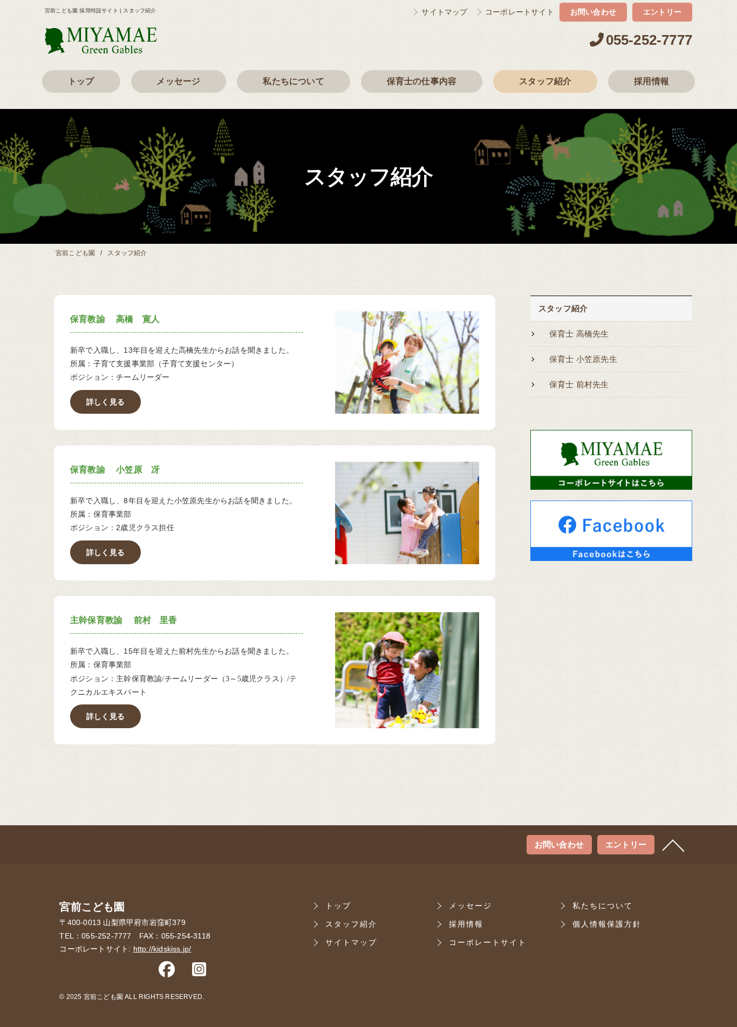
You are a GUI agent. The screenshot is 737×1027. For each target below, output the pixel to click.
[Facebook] (167, 972)
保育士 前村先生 (579, 384)
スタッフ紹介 (563, 308)
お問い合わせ (593, 12)
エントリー (662, 12)
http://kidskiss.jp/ (162, 949)
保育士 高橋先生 (579, 334)
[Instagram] (199, 972)
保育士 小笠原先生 (583, 359)
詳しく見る (105, 402)
